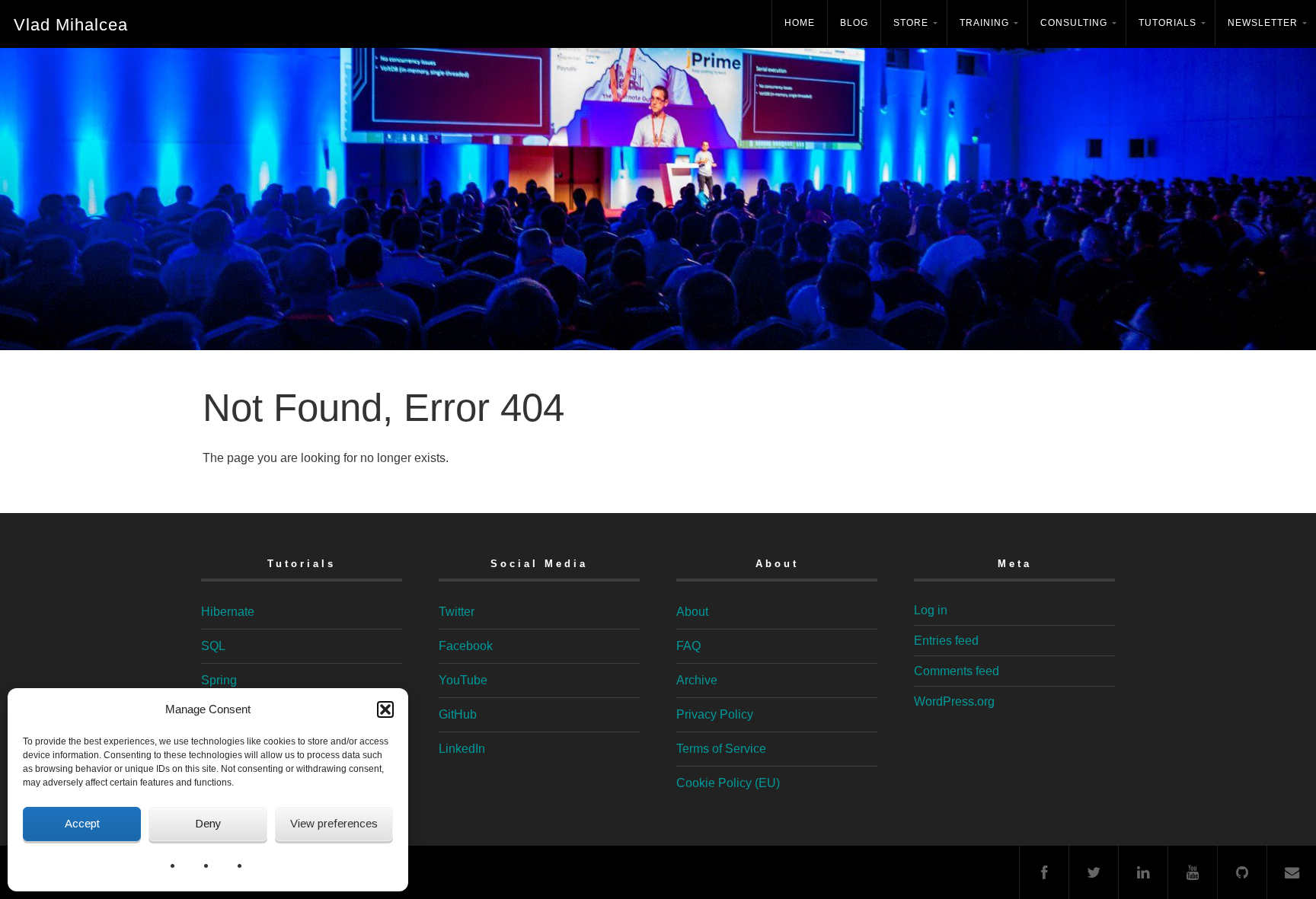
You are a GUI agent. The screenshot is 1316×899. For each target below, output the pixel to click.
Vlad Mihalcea (71, 24)
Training (984, 23)
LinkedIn (462, 748)
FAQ (688, 645)
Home (799, 23)
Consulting (1073, 23)
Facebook (466, 645)
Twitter (456, 611)
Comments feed (956, 671)
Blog (854, 23)
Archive (696, 680)
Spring (219, 680)
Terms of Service (721, 748)
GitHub (458, 714)
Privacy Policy (714, 714)
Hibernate (227, 611)
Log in (930, 610)
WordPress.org (954, 701)
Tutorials (1167, 23)
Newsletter (1263, 23)
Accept (82, 823)
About (692, 611)
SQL (213, 645)
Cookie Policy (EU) (728, 782)
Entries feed (946, 640)
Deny (208, 823)
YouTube (463, 680)
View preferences (334, 823)
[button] (385, 709)
